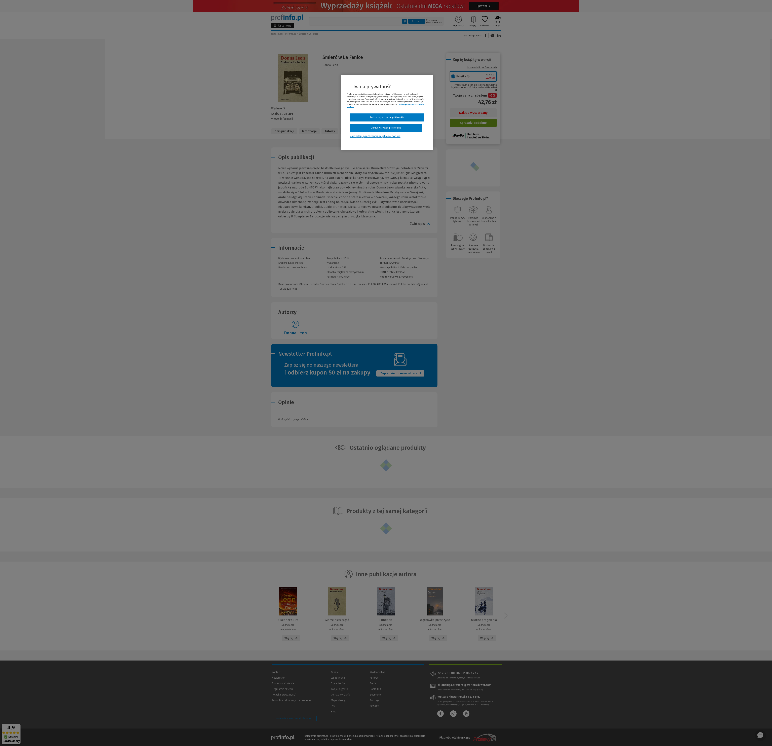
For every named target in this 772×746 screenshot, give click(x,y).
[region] (387, 112)
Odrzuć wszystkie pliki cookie (386, 128)
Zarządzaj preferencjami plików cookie (375, 136)
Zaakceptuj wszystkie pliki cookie (387, 117)
